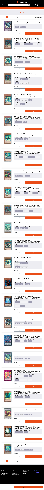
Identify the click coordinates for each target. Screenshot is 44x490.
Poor (25, 26)
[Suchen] (28, 5)
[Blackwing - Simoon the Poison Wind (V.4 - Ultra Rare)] (8, 78)
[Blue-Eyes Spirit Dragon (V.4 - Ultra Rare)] (8, 227)
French (17, 121)
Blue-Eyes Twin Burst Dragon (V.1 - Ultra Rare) (24, 21)
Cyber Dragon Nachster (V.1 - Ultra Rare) (23, 296)
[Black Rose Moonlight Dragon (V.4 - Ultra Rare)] (8, 413)
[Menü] (2, 5)
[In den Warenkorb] (33, 33)
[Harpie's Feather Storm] (8, 375)
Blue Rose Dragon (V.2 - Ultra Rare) (22, 391)
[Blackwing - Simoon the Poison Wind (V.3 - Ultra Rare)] (8, 210)
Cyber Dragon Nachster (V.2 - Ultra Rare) (23, 187)
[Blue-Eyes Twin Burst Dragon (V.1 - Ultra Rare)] (8, 26)
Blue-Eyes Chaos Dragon (20, 335)
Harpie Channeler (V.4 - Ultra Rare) (22, 317)
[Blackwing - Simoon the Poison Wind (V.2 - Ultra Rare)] (8, 43)
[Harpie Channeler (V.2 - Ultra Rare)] (8, 245)
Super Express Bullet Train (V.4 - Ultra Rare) (24, 94)
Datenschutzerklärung (16, 474)
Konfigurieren (28, 487)
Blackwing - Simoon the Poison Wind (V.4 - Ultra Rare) (26, 73)
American (17, 44)
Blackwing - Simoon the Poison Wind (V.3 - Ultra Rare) (26, 205)
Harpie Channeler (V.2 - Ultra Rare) (22, 240)
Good (33, 156)
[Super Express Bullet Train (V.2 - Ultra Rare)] (8, 61)
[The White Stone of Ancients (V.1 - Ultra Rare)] (8, 431)
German (17, 26)
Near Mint (35, 44)
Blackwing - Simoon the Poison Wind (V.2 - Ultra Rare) (26, 38)
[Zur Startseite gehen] (22, 2)
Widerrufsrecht (14, 473)
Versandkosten (30, 480)
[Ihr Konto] (35, 5)
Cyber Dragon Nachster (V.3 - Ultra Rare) (23, 444)
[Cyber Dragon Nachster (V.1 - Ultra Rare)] (8, 301)
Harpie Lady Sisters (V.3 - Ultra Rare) (22, 170)
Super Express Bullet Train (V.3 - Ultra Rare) (24, 257)
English (17, 83)
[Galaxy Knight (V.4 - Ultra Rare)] (8, 156)
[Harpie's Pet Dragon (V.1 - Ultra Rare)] (8, 283)
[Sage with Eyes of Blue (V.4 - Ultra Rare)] (8, 121)
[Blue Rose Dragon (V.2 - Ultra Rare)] (8, 396)
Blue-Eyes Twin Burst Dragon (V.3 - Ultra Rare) (25, 353)
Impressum (14, 471)
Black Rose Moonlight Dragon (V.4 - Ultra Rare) (25, 409)
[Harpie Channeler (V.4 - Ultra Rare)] (8, 322)
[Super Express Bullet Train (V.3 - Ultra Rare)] (8, 262)
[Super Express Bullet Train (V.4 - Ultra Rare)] (8, 99)
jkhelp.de (24, 473)
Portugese (26, 83)
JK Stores (3, 470)
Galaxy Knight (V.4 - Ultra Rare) (21, 151)
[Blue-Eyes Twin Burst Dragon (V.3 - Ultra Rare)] (8, 357)
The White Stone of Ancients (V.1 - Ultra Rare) (24, 426)
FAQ (2, 471)
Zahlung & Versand (4, 473)
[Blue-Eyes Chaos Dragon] (8, 340)
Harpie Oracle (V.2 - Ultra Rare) (21, 133)
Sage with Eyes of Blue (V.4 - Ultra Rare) (23, 116)
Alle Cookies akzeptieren (37, 487)
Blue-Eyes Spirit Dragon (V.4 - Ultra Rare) (23, 222)
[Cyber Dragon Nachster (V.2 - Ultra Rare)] (8, 192)
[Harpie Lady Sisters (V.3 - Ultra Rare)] (8, 175)
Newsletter (3, 474)
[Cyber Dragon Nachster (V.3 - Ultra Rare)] (8, 449)
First (21, 26)
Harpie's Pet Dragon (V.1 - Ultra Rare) (22, 278)
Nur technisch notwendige (19, 487)
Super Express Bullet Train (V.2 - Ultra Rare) (24, 56)
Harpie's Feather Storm (19, 370)
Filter (23, 12)
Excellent (30, 44)
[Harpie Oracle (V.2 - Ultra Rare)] (8, 138)
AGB (13, 470)
